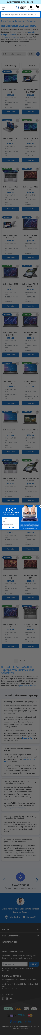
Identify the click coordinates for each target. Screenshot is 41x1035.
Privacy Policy (28, 528)
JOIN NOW (10, 527)
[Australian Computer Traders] (20, 7)
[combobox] (20, 14)
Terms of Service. (34, 528)
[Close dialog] (40, 506)
